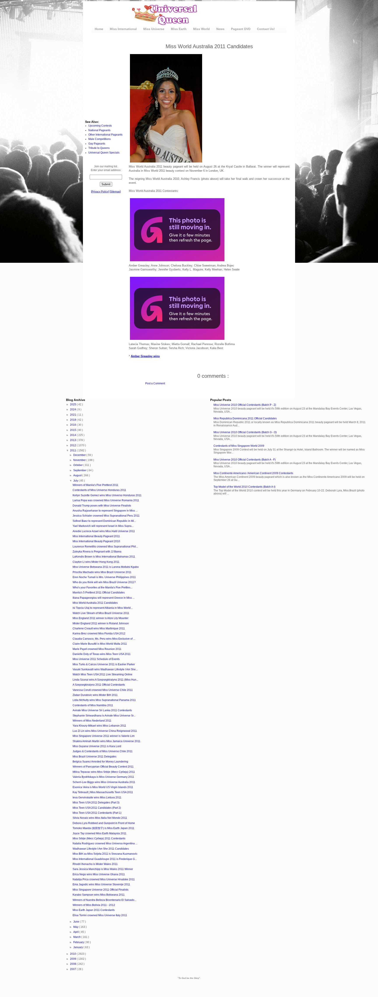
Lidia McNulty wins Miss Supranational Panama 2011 (104, 700)
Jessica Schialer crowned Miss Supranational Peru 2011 (106, 515)
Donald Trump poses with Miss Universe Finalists (102, 505)
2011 (73, 450)
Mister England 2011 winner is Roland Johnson (101, 623)
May (76, 926)
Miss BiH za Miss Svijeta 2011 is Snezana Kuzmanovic (105, 853)
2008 (73, 963)
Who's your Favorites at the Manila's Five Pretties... (102, 587)
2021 (73, 414)
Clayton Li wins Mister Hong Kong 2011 (96, 561)
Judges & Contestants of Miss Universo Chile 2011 (103, 751)
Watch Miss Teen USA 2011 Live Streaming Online (102, 674)
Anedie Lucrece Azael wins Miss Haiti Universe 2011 (104, 531)
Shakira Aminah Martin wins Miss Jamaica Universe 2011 (106, 741)
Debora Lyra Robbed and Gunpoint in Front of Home (104, 823)
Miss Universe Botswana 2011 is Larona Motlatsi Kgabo (106, 566)
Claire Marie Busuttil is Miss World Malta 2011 (100, 643)
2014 (73, 435)
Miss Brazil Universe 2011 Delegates (94, 756)
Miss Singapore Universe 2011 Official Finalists (100, 889)
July (76, 480)
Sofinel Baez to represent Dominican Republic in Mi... (104, 520)
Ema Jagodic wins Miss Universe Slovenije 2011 (101, 884)
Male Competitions (99, 139)
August (77, 475)
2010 (73, 953)
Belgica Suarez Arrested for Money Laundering (100, 761)
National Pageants (99, 130)
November (79, 460)
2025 (73, 404)
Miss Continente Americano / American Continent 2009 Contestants (253, 473)
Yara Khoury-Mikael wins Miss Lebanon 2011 (99, 725)
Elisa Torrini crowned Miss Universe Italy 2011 (100, 915)
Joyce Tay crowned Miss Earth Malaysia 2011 (99, 833)
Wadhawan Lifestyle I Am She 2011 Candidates (101, 848)
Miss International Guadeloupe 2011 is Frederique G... (105, 859)
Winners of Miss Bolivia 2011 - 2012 (94, 905)
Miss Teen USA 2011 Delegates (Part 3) (96, 802)
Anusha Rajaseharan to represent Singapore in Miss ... (105, 510)
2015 (73, 430)
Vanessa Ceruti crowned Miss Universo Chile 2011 (103, 690)
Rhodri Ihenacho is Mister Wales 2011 (95, 864)
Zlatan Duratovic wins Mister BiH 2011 (95, 695)
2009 (73, 958)
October (78, 465)
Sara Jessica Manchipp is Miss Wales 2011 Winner (103, 869)
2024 (73, 409)
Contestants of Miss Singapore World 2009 (239, 445)
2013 (73, 440)
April (76, 931)
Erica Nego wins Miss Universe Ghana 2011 (99, 874)
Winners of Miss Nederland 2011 (92, 720)
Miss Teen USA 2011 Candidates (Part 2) (97, 807)
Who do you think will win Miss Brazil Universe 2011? (104, 582)
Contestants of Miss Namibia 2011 (93, 705)
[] (100, 191)
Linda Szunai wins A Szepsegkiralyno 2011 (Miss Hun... (105, 679)
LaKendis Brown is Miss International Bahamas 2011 (104, 556)
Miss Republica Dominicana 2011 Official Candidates (245, 418)
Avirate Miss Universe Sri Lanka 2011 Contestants (102, 710)
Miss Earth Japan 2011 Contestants (94, 910)
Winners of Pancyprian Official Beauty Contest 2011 (103, 766)
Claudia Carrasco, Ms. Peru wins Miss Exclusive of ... (104, 638)
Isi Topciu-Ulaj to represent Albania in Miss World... (103, 607)
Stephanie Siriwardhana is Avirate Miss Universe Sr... (104, 715)
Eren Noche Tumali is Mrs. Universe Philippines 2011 (104, 577)
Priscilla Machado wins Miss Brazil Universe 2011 (102, 572)
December (79, 455)
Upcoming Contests (100, 125)
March (77, 937)
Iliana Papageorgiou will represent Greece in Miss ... (104, 597)
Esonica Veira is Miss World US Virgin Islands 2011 (103, 787)
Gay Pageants (96, 143)
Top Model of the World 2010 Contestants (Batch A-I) (244, 486)
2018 (73, 419)
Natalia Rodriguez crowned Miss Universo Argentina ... (105, 843)
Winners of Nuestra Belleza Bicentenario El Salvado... (104, 900)
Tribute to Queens (99, 148)
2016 (73, 424)
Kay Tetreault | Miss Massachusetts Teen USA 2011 (103, 792)
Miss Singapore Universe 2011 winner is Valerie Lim (104, 736)
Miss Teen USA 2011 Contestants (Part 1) (97, 812)
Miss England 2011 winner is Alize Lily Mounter (100, 618)
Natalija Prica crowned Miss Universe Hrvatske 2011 (104, 879)
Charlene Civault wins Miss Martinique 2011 (99, 628)
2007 (73, 969)
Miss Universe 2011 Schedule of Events (96, 659)
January (78, 947)
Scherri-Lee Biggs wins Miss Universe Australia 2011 (104, 782)
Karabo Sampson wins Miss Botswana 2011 (99, 894)
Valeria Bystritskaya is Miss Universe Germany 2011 (103, 776)
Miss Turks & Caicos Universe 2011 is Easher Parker (104, 664)
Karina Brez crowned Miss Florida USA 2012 (99, 633)
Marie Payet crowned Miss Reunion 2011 (97, 649)
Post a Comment (155, 383)
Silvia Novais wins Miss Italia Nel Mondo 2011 (100, 817)
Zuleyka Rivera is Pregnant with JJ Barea (97, 551)
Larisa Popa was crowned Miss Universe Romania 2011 (106, 500)
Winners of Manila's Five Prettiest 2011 (95, 485)
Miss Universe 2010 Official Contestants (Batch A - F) (245, 459)
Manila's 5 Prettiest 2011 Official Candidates (99, 592)
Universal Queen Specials (103, 152)
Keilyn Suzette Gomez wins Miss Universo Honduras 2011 (107, 495)
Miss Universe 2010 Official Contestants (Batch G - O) (245, 432)
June (76, 921)
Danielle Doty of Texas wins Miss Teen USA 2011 (102, 654)
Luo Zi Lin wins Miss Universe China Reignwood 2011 (105, 730)
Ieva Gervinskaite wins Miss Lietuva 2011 (97, 797)
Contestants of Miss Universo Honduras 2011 (99, 490)
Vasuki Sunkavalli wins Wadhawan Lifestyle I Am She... (105, 669)
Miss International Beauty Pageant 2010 (96, 541)
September (80, 470)
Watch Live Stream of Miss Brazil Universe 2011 (101, 613)
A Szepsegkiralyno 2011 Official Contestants (99, 684)
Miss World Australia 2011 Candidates (95, 602)
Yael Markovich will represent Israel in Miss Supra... (103, 526)
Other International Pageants (105, 134)
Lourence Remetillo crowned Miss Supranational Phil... (105, 546)
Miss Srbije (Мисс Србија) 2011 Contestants (99, 838)
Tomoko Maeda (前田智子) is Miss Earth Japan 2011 (103, 828)
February (79, 942)
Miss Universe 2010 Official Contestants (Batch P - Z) (245, 404)
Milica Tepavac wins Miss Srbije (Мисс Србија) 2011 (104, 771)
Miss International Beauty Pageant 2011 (96, 536)
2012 (73, 445)
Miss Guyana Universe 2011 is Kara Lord (97, 746)
